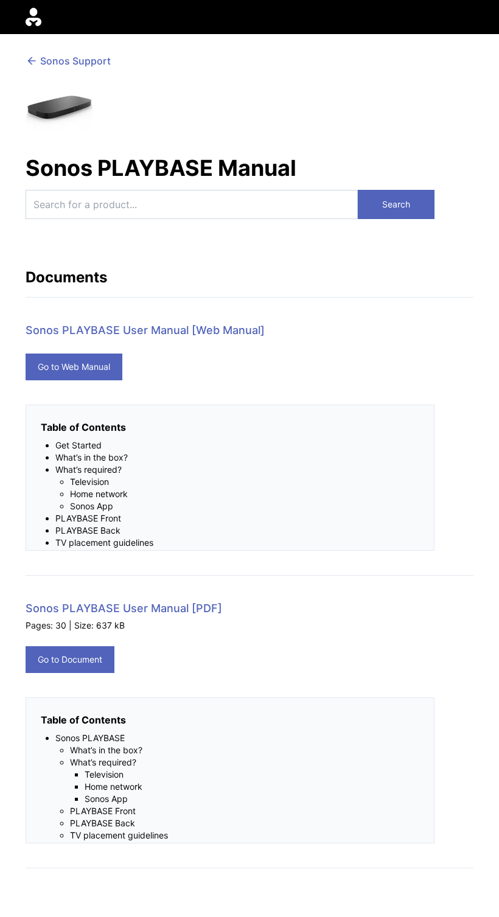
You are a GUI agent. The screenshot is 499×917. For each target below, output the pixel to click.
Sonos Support (75, 61)
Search (396, 204)
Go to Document (70, 659)
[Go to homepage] (33, 17)
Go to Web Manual (74, 366)
